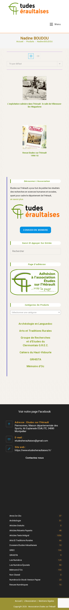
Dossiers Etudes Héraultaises (23, 545)
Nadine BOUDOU (45, 41)
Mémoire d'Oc (35, 366)
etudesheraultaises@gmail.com (31, 440)
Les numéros (15, 560)
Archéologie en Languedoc (35, 323)
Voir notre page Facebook (34, 411)
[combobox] (35, 312)
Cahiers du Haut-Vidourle (36, 352)
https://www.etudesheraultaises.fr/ (33, 450)
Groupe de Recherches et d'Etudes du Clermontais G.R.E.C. (35, 341)
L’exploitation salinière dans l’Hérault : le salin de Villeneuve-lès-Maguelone (34, 105)
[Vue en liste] (38, 56)
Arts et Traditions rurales (21, 540)
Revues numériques (18, 584)
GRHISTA (35, 359)
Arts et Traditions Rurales (35, 330)
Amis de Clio (15, 516)
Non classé (14, 575)
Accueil (18, 601)
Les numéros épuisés (19, 565)
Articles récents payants (20, 530)
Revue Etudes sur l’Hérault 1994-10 (34, 154)
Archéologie (15, 520)
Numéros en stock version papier (24, 580)
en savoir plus (16, 199)
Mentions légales (46, 601)
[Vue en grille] (31, 56)
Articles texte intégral (19, 535)
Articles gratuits (16, 525)
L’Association (30, 601)
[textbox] (35, 312)
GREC (12, 550)
